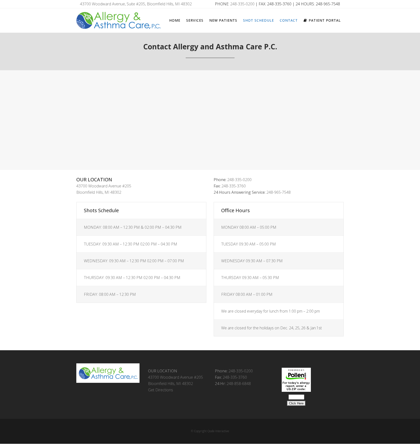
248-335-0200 (242, 4)
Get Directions (160, 390)
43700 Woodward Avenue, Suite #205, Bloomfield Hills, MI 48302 (136, 4)
